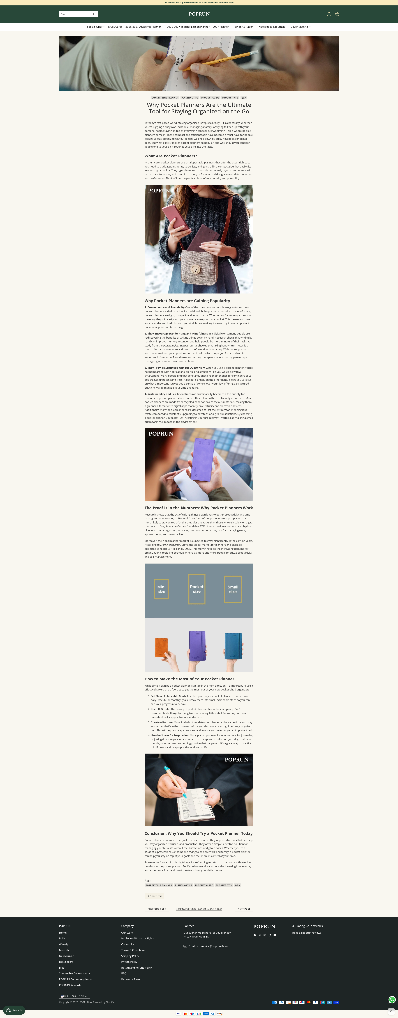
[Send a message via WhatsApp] (392, 999)
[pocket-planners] (199, 239)
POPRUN (84, 1002)
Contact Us (127, 944)
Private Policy (129, 961)
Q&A (243, 97)
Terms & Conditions (133, 950)
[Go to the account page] (329, 14)
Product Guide (210, 97)
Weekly (63, 944)
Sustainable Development (74, 973)
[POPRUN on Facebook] (255, 935)
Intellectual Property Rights (137, 938)
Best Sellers (66, 961)
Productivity (230, 97)
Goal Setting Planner (165, 97)
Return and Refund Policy (136, 967)
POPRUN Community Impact (76, 979)
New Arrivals (66, 956)
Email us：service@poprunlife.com (209, 946)
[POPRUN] (199, 14)
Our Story (127, 932)
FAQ (123, 973)
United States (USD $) (75, 996)
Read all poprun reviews (306, 932)
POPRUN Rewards (70, 985)
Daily (62, 938)
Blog (61, 967)
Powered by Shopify (103, 1002)
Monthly (64, 950)
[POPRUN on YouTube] (275, 935)
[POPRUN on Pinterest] (260, 935)
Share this (156, 896)
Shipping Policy (130, 956)
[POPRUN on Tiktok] (270, 935)
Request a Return (131, 979)
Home (63, 932)
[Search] (94, 14)
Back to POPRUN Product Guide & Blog (199, 909)
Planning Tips (189, 97)
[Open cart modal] (337, 14)
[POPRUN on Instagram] (265, 935)
